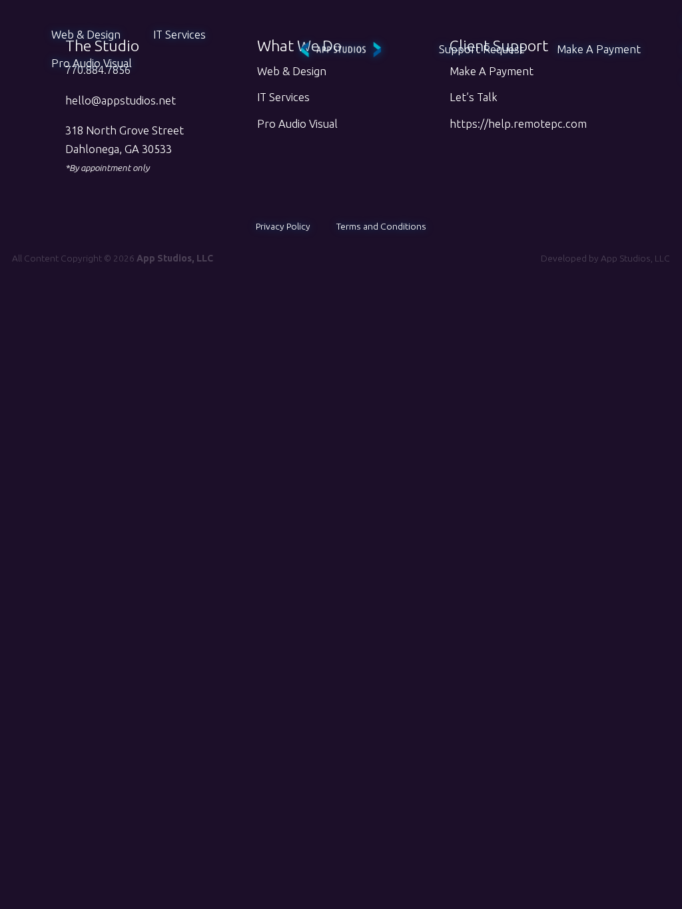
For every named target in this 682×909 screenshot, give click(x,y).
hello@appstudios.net (120, 100)
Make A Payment (599, 49)
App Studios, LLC (635, 258)
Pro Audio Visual (91, 63)
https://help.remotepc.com (518, 124)
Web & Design (86, 35)
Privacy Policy (283, 226)
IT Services (179, 35)
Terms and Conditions (381, 226)
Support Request (481, 49)
